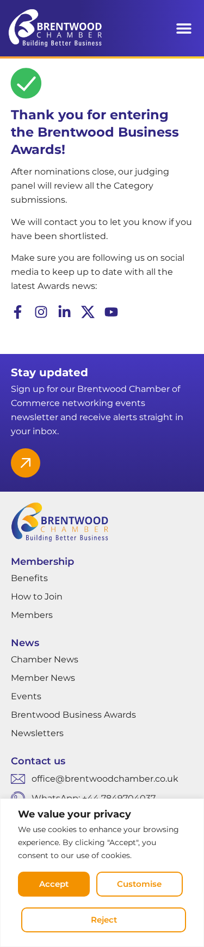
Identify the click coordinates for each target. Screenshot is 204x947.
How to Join (37, 596)
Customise (139, 884)
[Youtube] (111, 312)
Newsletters (37, 733)
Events (26, 696)
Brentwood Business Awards (73, 715)
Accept (54, 884)
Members (32, 615)
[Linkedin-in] (64, 312)
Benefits (29, 578)
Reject (104, 919)
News (25, 643)
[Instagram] (41, 312)
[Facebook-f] (17, 312)
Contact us (38, 761)
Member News (43, 678)
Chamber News (44, 659)
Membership (42, 562)
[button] (183, 28)
